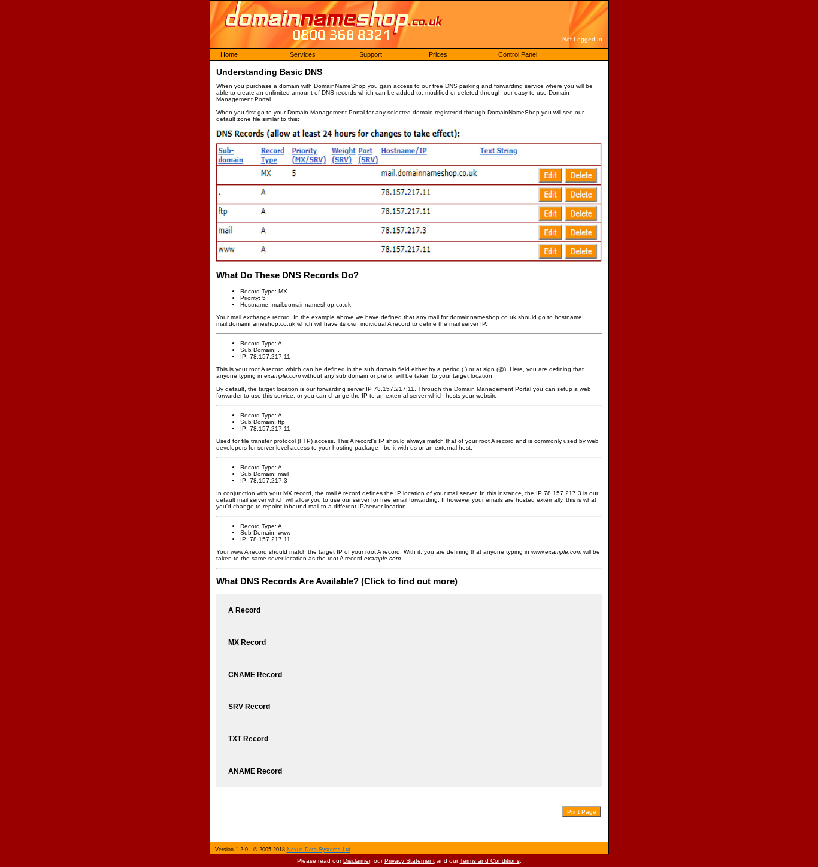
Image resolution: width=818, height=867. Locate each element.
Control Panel (517, 54)
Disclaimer (356, 860)
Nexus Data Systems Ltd (318, 850)
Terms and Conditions (490, 860)
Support (370, 54)
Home (229, 54)
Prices (438, 54)
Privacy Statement (409, 860)
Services (303, 54)
